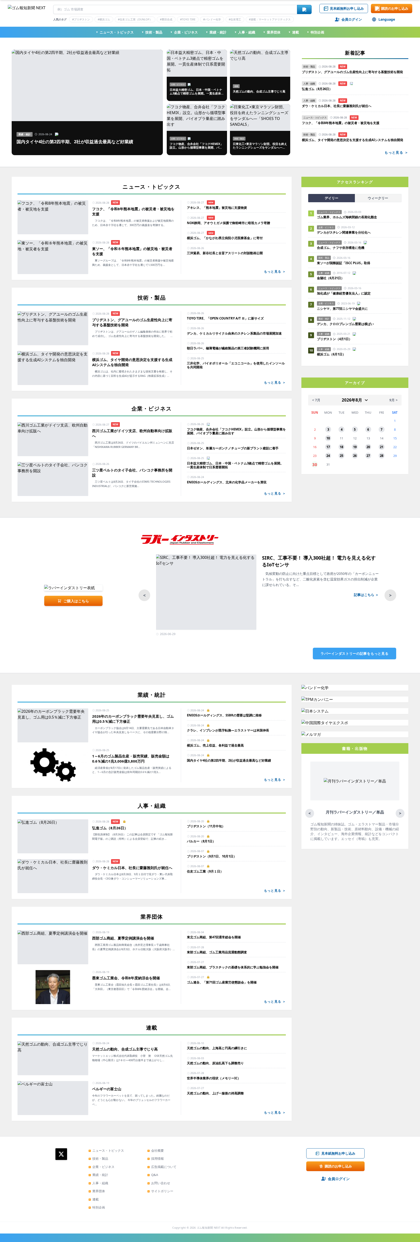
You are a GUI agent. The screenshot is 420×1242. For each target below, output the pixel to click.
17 (328, 447)
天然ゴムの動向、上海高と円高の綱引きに (217, 1048)
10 (328, 438)
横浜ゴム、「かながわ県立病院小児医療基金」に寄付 (225, 238)
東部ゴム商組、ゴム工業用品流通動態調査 (217, 952)
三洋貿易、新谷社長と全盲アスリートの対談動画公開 (225, 253)
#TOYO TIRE (187, 19)
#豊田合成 (166, 19)
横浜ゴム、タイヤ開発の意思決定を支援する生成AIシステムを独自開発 (352, 140)
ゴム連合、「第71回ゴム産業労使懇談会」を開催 (222, 982)
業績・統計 (216, 32)
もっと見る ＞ (396, 152)
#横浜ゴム (104, 19)
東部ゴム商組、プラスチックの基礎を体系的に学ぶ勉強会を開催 (233, 967)
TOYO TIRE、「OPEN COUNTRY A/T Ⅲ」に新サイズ (225, 318)
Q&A (152, 1175)
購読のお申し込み (394, 8)
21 (381, 447)
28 (381, 455)
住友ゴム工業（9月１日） (205, 871)
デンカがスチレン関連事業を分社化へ (344, 232)
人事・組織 (244, 32)
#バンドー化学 (212, 19)
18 (341, 447)
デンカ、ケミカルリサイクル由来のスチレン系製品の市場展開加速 (234, 333)
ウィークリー (378, 198)
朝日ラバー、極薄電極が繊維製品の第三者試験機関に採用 (228, 348)
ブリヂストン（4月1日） (334, 339)
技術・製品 (151, 32)
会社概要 (155, 1150)
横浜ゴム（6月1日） (331, 354)
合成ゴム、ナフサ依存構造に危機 (340, 248)
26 (355, 455)
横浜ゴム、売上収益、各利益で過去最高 (215, 745)
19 (355, 447)
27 (368, 455)
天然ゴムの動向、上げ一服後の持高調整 (215, 1093)
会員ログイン (351, 19)
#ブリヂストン (81, 19)
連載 (293, 32)
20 (368, 447)
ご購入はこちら (76, 600)
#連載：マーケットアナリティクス (270, 19)
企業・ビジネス (184, 32)
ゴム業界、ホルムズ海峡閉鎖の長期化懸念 (348, 217)
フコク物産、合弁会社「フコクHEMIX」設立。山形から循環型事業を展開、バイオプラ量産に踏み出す (236, 431)
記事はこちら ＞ (366, 594)
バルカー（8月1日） (201, 841)
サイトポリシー (160, 1191)
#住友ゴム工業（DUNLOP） (135, 19)
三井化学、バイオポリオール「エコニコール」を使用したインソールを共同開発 (236, 365)
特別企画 (315, 32)
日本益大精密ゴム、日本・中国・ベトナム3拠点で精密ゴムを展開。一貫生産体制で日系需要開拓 (235, 465)
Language (386, 19)
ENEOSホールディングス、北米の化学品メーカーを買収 (227, 482)
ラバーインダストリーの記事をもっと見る (354, 653)
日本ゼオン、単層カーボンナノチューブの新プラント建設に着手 (233, 448)
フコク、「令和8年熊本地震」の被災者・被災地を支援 (340, 123)
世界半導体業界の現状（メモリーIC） (214, 1078)
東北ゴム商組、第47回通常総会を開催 (214, 937)
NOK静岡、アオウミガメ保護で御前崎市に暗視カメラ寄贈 (228, 223)
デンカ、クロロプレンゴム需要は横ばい (345, 324)
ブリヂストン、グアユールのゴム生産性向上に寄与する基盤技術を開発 (352, 72)
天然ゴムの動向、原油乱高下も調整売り (215, 1063)
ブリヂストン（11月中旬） (206, 826)
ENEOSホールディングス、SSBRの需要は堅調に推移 (224, 715)
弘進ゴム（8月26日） (317, 89)
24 (328, 455)
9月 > (393, 400)
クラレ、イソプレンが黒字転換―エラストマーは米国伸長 (228, 730)
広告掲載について (161, 1167)
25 (341, 455)
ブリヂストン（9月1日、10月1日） (211, 856)
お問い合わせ (158, 1183)
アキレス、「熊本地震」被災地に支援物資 (217, 208)
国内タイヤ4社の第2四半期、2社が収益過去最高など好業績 (229, 760)
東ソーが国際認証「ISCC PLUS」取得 (343, 263)
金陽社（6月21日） (330, 278)
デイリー (331, 198)
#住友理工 (235, 19)
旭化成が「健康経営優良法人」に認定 (344, 293)
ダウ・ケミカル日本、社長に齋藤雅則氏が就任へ (336, 106)
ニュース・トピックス (115, 32)
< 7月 (316, 400)
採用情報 (155, 1158)
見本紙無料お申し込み (347, 8)
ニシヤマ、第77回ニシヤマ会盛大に (342, 308)
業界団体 (271, 32)
